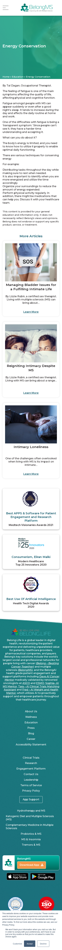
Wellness (31, 716)
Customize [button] (17, 943)
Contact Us (31, 774)
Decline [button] (43, 943)
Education (18, 76)
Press (31, 727)
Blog (31, 733)
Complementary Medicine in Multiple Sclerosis (29, 826)
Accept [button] (30, 943)
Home (6, 76)
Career (31, 738)
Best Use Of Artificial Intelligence (31, 599)
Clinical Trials (31, 757)
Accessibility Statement (31, 744)
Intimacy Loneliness (31, 447)
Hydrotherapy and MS (31, 810)
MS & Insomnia (31, 839)
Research (31, 763)
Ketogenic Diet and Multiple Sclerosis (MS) (30, 818)
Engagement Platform (31, 768)
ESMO (40, 683)
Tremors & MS (31, 844)
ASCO (26, 683)
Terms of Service (31, 785)
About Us (31, 711)
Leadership (31, 779)
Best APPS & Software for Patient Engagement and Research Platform (31, 517)
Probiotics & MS (31, 833)
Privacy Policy (31, 790)
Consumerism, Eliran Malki (31, 557)
